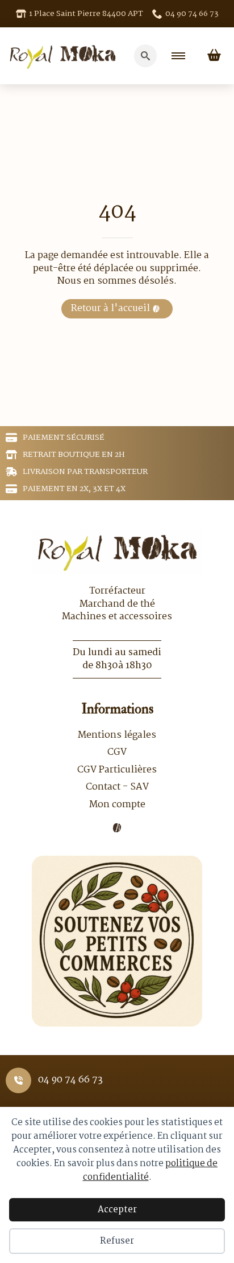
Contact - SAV (117, 787)
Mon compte (117, 805)
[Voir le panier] (214, 56)
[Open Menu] (178, 56)
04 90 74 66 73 (70, 1080)
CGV (117, 752)
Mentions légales (117, 735)
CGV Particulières (117, 770)
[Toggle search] (145, 55)
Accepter (117, 1210)
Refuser (117, 1241)
